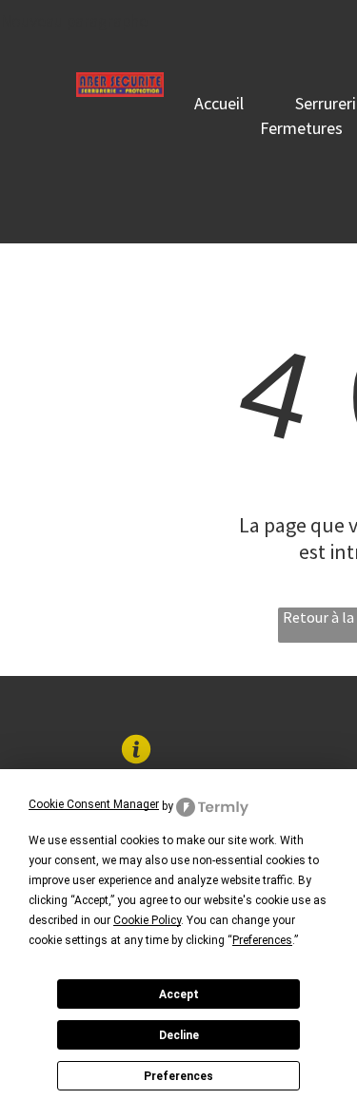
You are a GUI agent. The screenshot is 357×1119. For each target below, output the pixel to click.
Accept (179, 994)
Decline (179, 1035)
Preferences (178, 1076)
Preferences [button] (262, 940)
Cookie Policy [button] (147, 920)
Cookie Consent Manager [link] (94, 804)
